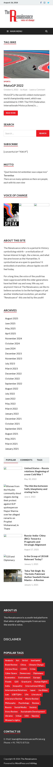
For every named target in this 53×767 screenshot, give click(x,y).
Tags (39, 460)
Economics (10, 677)
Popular (11, 460)
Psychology (24, 703)
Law (7, 694)
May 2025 (10, 328)
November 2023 (13, 358)
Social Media (20, 707)
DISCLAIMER (12, 639)
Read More (11, 113)
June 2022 (10, 398)
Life (26, 694)
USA (27, 716)
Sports (7, 81)
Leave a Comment (37, 89)
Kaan (25, 89)
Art (17, 660)
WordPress (20, 763)
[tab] (11, 460)
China (23, 665)
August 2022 (11, 388)
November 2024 (13, 338)
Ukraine (9, 716)
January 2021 (12, 448)
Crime (32, 669)
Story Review (11, 711)
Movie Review (32, 699)
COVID (23, 669)
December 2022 (13, 373)
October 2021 (12, 423)
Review (35, 703)
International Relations (16, 690)
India (7, 686)
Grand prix (26, 681)
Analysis (9, 660)
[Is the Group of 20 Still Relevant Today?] (13, 556)
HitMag (33, 763)
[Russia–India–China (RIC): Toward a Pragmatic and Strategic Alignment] (13, 535)
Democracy (25, 673)
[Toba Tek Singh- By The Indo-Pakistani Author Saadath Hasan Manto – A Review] (13, 571)
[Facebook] (41, 2)
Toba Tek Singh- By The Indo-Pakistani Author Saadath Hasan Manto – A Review (36, 575)
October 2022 (12, 378)
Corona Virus (11, 669)
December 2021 (13, 418)
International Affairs (34, 686)
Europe (36, 677)
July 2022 (10, 393)
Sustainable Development (33, 711)
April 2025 (10, 333)
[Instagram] (44, 2)
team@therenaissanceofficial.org (30, 739)
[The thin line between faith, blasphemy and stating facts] (13, 486)
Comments (26, 460)
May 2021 (10, 438)
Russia (8, 707)
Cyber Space (11, 673)
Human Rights (40, 681)
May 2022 (10, 403)
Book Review (11, 665)
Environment (24, 677)
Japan (32, 690)
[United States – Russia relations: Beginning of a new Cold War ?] (13, 468)
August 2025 (11, 318)
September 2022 (13, 383)
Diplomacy (38, 673)
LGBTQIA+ (17, 694)
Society (33, 707)
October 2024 (12, 343)
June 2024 (10, 348)
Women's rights (12, 720)
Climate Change (36, 665)
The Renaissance (29, 759)
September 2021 (13, 428)
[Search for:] (26, 133)
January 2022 (12, 413)
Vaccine (35, 716)
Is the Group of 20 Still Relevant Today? (36, 558)
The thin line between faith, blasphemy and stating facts (36, 488)
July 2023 (10, 363)
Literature (36, 694)
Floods (8, 681)
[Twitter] (48, 2)
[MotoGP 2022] (26, 65)
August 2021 (11, 433)
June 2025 (10, 323)
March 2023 (11, 368)
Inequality (17, 686)
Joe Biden (43, 690)
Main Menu (16, 31)
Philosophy (10, 703)
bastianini (35, 660)
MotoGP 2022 (13, 85)
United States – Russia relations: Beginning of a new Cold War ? (36, 471)
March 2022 (11, 408)
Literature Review (13, 699)
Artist (25, 660)
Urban (18, 716)
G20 (16, 681)
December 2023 (13, 353)
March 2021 (11, 443)
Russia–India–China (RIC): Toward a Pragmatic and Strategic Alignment (35, 540)
